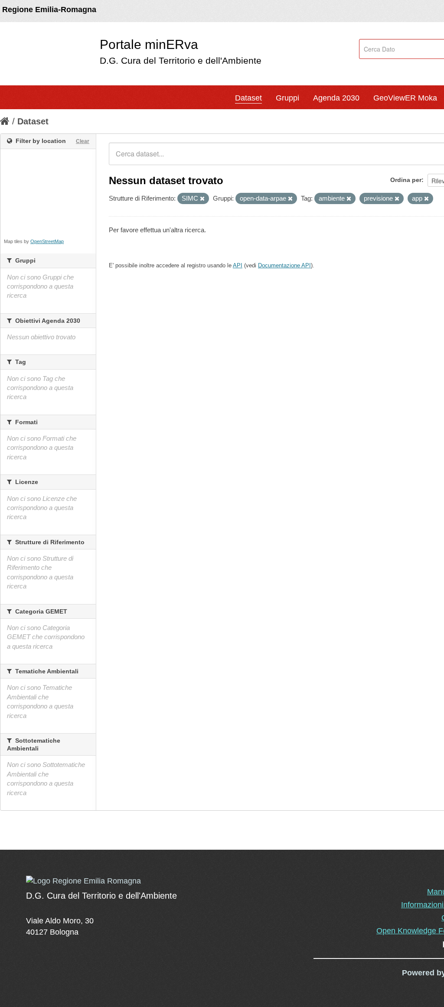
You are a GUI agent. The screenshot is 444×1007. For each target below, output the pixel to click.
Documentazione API (284, 265)
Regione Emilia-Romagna (49, 9)
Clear (82, 141)
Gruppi (287, 98)
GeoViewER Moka (405, 98)
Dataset (248, 98)
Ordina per (405, 179)
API (237, 265)
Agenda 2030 (336, 98)
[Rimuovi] (202, 198)
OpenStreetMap (47, 241)
